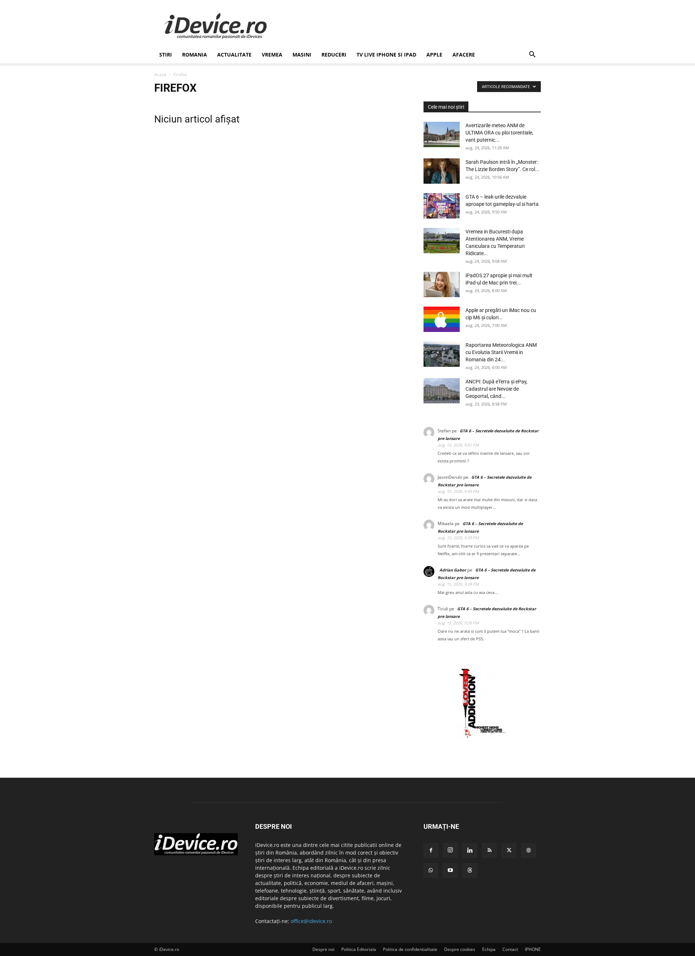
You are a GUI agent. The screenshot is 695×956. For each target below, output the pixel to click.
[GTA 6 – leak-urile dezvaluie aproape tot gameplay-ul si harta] (442, 206)
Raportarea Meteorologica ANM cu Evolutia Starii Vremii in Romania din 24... (501, 352)
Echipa (489, 949)
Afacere (463, 54)
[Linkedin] (470, 850)
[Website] (528, 850)
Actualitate (234, 54)
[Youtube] (450, 870)
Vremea (272, 54)
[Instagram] (450, 850)
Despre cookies (459, 949)
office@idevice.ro (311, 921)
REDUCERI (333, 54)
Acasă (160, 74)
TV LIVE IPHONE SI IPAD (386, 54)
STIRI (165, 54)
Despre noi (323, 949)
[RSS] (489, 850)
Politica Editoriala (358, 949)
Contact (510, 949)
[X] (509, 850)
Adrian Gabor (452, 570)
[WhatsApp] (431, 870)
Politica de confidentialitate (410, 949)
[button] (532, 55)
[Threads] (470, 870)
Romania (194, 54)
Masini (301, 54)
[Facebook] (431, 850)
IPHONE (533, 949)
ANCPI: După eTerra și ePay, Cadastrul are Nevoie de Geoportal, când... (496, 389)
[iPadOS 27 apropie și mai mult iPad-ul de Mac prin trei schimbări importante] (442, 284)
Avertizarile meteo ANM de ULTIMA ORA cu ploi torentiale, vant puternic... (499, 132)
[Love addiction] (482, 738)
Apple (434, 54)
